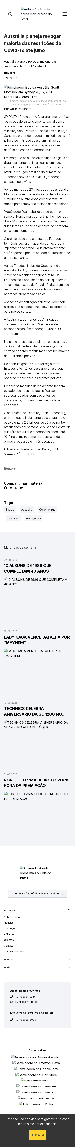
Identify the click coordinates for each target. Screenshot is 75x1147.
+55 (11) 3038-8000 (25, 1019)
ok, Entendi (37, 1135)
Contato (8, 945)
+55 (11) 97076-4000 (25, 1002)
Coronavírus (47, 509)
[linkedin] (21, 488)
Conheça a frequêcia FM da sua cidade (36, 893)
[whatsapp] (16, 488)
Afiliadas (9, 934)
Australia (26, 509)
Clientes (9, 940)
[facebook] (5, 488)
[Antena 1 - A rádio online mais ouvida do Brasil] (38, 14)
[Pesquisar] (10, 14)
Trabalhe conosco (14, 951)
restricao (13, 518)
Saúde (10, 509)
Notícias (9, 922)
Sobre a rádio (12, 917)
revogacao (33, 518)
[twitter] (11, 488)
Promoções (11, 928)
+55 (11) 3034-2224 (24, 996)
